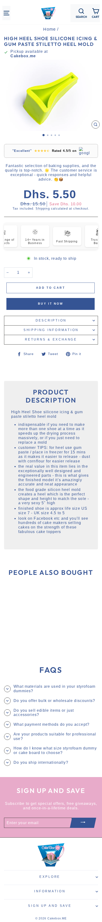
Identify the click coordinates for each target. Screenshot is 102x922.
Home (49, 29)
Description (51, 320)
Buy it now (50, 303)
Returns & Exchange (51, 339)
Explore (49, 877)
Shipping (43, 208)
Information (49, 891)
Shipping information (51, 330)
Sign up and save (49, 906)
